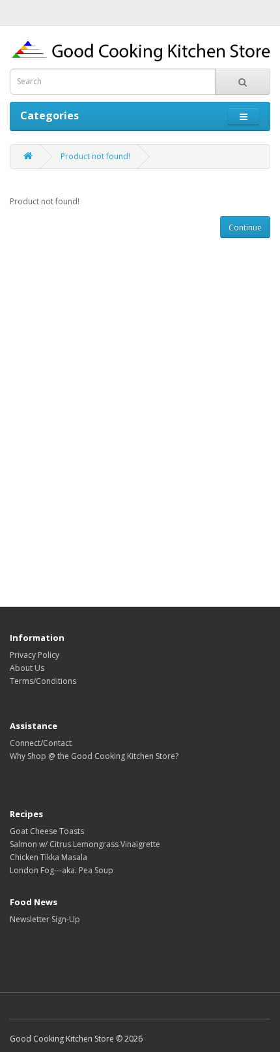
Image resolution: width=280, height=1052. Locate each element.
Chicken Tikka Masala (48, 857)
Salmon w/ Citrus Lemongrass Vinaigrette (85, 844)
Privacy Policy (34, 654)
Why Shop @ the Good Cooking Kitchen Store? (94, 756)
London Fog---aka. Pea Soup (61, 870)
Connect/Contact (41, 743)
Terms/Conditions (43, 681)
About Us (27, 667)
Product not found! (95, 156)
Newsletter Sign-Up (45, 919)
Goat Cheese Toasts (47, 831)
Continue (245, 227)
